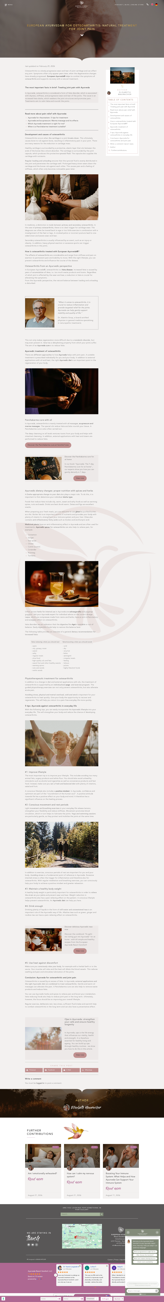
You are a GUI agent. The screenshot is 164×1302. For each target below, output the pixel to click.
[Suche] (101, 1214)
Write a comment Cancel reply (121, 144)
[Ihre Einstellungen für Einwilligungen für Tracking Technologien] (3, 1298)
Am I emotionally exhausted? (42, 1174)
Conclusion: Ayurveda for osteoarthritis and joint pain (120, 139)
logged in (40, 1083)
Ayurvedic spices (43, 527)
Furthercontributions (119, 150)
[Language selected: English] (155, 4)
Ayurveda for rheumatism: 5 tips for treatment (48, 118)
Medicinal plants (32, 524)
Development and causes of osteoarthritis (121, 117)
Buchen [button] (117, 1299)
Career (110, 1260)
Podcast (119, 4)
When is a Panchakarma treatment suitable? (47, 127)
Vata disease (67, 270)
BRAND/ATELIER (41, 1259)
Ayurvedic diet (66, 360)
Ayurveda (63, 355)
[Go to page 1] (95, 1287)
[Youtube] (32, 1244)
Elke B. (65, 1267)
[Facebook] (28, 1244)
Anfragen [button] (105, 1299)
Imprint (122, 1260)
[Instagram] (36, 1244)
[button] (34, 1070)
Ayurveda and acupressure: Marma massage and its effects (53, 121)
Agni (74, 624)
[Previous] (55, 1275)
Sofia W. (93, 1267)
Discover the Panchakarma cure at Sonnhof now (48, 445)
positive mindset (63, 791)
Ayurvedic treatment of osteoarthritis (119, 128)
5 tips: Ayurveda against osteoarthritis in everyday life (121, 134)
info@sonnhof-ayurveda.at (121, 1245)
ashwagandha (75, 612)
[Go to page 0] (93, 1287)
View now (80, 478)
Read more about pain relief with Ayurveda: (122, 111)
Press (116, 1260)
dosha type (68, 497)
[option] (156, 4)
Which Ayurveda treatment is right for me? (46, 124)
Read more (35, 1179)
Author (113, 147)
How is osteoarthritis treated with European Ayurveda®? (123, 123)
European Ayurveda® (56, 76)
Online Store (137, 4)
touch (33, 1239)
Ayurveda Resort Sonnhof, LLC (40, 1271)
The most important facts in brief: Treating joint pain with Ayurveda (122, 106)
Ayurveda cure (43, 346)
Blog (127, 4)
